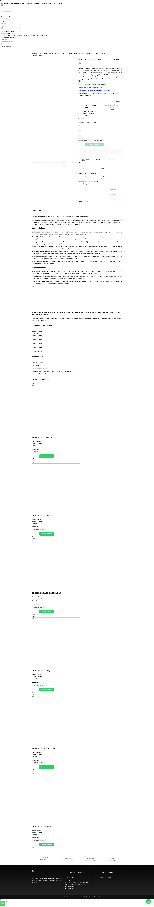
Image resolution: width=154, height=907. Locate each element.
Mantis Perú (98, 896)
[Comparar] (34, 823)
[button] (91, 144)
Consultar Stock (47, 844)
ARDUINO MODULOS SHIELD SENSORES (48, 53)
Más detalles (111, 189)
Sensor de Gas (73, 53)
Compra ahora (98, 140)
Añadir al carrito (84, 140)
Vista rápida (38, 823)
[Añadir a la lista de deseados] (42, 823)
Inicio (33, 53)
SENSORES (65, 53)
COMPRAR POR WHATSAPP (95, 144)
